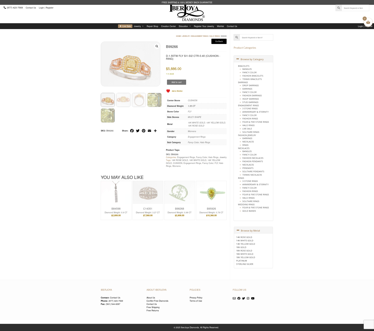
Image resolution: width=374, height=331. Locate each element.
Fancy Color (201, 157)
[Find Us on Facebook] (238, 298)
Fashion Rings (250, 118)
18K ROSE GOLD (180, 160)
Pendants (247, 168)
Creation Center (168, 26)
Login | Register (46, 7)
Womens (192, 131)
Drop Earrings (250, 85)
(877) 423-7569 (15, 7)
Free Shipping (153, 307)
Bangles (247, 69)
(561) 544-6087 (113, 304)
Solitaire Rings (250, 132)
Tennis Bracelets (252, 79)
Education (183, 26)
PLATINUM (241, 260)
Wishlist (220, 26)
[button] (157, 46)
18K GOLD (241, 247)
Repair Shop (152, 26)
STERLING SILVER (244, 264)
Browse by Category (252, 59)
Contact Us (31, 7)
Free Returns (153, 310)
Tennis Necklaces (252, 174)
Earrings (243, 82)
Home (178, 36)
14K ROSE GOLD (244, 237)
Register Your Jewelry (204, 26)
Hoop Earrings (250, 98)
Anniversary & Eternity (255, 111)
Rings (245, 145)
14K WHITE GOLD (244, 240)
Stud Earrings (250, 102)
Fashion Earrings (252, 95)
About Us (151, 297)
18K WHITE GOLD (197, 160)
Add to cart (177, 82)
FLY (189, 111)
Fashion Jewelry (247, 135)
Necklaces (248, 141)
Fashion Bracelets (252, 75)
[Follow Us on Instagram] (248, 298)
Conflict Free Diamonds (157, 300)
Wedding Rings (246, 204)
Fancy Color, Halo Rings (199, 142)
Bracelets (243, 66)
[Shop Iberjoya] (187, 19)
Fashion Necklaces (252, 158)
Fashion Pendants (252, 161)
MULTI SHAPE (194, 117)
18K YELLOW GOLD (245, 257)
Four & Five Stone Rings (255, 122)
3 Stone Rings (250, 108)
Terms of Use (196, 300)
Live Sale (126, 26)
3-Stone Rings (250, 181)
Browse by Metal (250, 230)
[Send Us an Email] (234, 298)
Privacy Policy (196, 297)
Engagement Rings (199, 36)
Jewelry (137, 26)
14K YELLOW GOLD (245, 243)
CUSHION (192, 100)
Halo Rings (214, 36)
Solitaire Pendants (253, 171)
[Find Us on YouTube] (252, 298)
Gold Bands (249, 210)
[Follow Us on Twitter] (243, 298)
